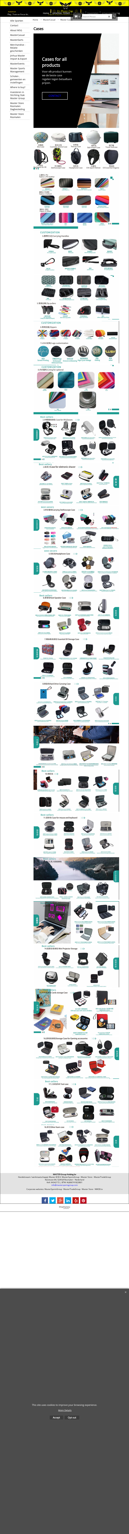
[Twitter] (52, 1200)
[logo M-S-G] (24, 11)
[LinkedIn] (68, 1200)
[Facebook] (45, 1200)
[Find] (114, 16)
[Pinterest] (83, 1200)
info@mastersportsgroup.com (64, 1185)
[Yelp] (76, 1200)
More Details (65, 1410)
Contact (55, 96)
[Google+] (60, 1200)
